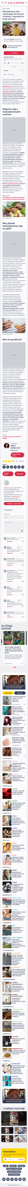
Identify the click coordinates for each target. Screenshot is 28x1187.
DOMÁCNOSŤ (16, 953)
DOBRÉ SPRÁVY (16, 898)
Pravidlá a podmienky (14, 1169)
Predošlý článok (6, 473)
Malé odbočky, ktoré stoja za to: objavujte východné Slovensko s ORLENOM (18, 902)
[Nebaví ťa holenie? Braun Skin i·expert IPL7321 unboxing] (7, 1138)
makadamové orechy (12, 183)
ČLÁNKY (14, 870)
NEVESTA (15, 761)
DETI (13, 925)
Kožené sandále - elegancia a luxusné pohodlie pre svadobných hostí (18, 778)
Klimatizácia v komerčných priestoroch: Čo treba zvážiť (18, 1001)
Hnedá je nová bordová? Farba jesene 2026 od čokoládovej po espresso (17, 751)
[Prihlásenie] (2, 2)
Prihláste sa (7, 488)
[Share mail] (22, 467)
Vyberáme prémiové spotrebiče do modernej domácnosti (18, 1041)
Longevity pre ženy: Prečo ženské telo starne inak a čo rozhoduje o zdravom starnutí (18, 730)
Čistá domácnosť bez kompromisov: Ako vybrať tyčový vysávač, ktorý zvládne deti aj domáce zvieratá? (18, 1069)
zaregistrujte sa (15, 496)
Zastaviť (14, 66)
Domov (4, 8)
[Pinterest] (16, 1179)
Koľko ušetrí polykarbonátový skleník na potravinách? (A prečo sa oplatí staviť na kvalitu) (18, 943)
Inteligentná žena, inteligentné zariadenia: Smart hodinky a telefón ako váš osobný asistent (18, 888)
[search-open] (5, 2)
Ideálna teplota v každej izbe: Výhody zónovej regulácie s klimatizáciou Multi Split (18, 1027)
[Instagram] (4, 1179)
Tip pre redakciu (14, 1174)
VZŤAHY (14, 816)
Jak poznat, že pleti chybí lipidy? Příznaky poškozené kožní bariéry (18, 847)
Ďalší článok (20, 474)
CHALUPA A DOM (17, 1009)
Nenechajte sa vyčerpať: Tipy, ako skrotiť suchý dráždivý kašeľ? (18, 874)
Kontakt (13, 1166)
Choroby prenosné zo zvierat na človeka (11, 437)
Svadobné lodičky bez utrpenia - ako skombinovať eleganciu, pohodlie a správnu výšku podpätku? (18, 767)
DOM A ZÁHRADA (17, 938)
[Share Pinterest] (15, 467)
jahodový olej (6, 86)
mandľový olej (6, 91)
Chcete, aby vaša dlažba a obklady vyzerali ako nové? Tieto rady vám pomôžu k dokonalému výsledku (18, 959)
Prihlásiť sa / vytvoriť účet (14, 503)
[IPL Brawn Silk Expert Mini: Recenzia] (21, 1138)
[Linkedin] (24, 1179)
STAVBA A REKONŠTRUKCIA (17, 983)
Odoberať (21, 1159)
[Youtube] (8, 1179)
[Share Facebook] (4, 467)
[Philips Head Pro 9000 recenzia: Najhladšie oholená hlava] (21, 1130)
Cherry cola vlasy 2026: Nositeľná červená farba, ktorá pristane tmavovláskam (18, 720)
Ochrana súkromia (14, 1172)
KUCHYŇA (15, 1037)
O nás (5, 1166)
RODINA (14, 828)
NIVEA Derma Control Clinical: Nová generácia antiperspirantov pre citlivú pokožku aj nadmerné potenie (18, 916)
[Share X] (11, 467)
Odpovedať (9, 541)
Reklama (21, 1166)
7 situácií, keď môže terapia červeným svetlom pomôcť (18, 792)
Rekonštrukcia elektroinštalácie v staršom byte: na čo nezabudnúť (18, 988)
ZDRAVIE (14, 789)
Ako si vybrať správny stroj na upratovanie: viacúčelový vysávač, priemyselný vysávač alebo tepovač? (19, 972)
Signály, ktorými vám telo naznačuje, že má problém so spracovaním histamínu (18, 806)
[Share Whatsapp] (7, 467)
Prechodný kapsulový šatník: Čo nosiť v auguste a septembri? (18, 699)
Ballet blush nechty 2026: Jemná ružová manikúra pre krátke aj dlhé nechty (18, 740)
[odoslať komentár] (22, 531)
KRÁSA (8, 8)
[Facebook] (12, 1179)
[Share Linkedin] (19, 467)
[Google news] (20, 1179)
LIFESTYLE (15, 910)
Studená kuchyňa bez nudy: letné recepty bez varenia (19, 1052)
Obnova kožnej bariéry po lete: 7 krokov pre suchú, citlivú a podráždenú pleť (18, 710)
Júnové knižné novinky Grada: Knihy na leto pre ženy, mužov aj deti (18, 1081)
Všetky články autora (16, 455)
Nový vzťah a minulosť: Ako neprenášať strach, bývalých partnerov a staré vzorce (18, 821)
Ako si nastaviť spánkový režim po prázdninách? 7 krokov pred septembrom (18, 833)
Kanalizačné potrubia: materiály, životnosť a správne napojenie (18, 1014)
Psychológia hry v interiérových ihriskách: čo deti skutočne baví (17, 930)
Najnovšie (20, 693)
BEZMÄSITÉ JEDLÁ (17, 1049)
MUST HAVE (15, 774)
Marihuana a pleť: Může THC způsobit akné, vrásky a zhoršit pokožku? (18, 859)
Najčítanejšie (8, 693)
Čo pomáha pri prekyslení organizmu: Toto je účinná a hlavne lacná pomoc (13, 198)
